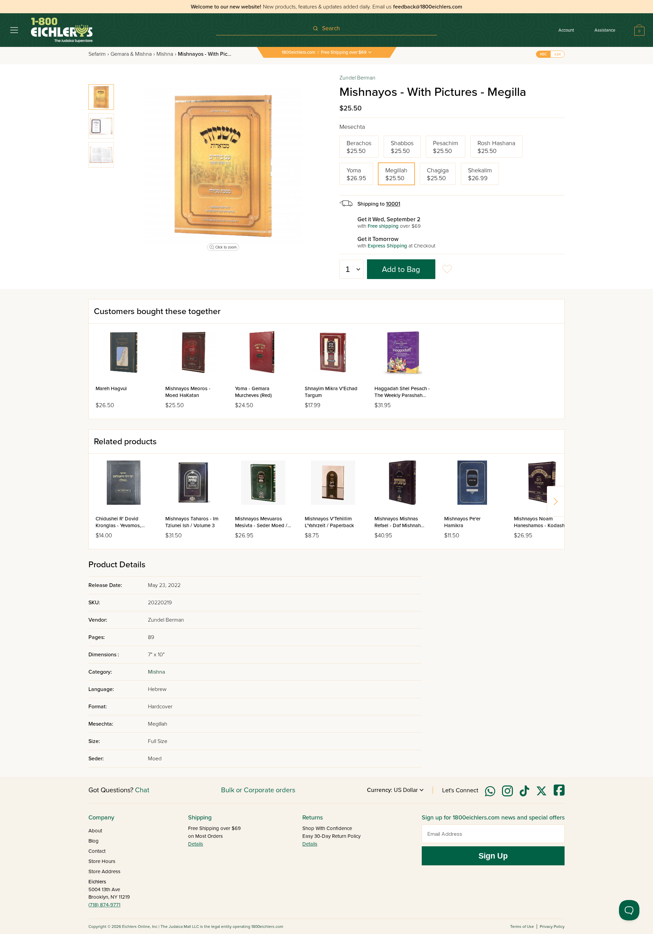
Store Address (104, 871)
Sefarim (98, 54)
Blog (93, 841)
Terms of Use (522, 926)
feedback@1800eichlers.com (427, 6)
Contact (96, 851)
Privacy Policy (552, 926)
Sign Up (493, 855)
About (95, 831)
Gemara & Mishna (133, 54)
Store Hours (101, 861)
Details (195, 844)
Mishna (166, 54)
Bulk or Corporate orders (258, 790)
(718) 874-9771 (104, 905)
